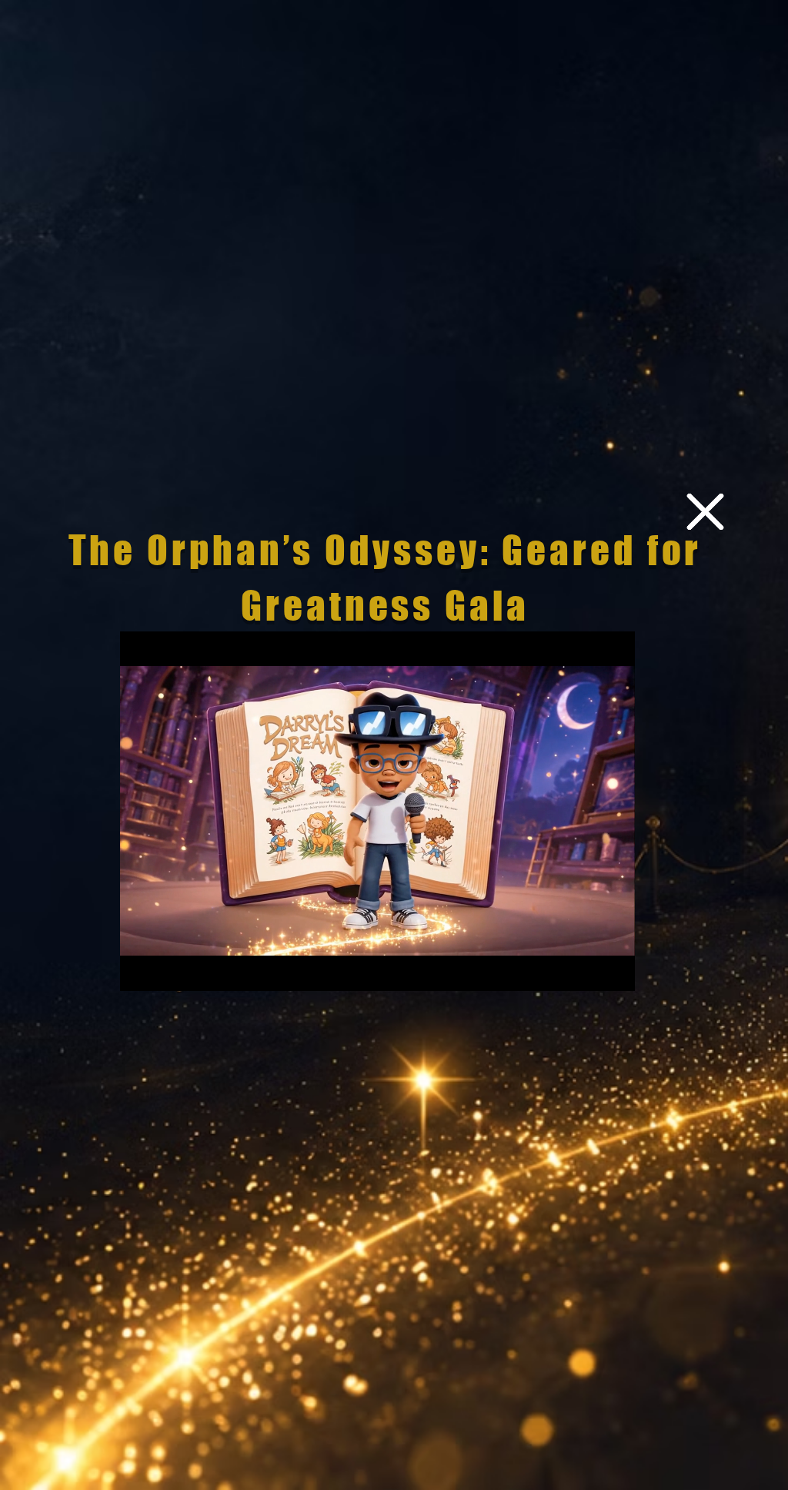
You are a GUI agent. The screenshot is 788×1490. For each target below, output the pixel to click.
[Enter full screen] (614, 970)
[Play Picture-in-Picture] (588, 970)
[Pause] (140, 970)
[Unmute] (166, 970)
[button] (705, 512)
